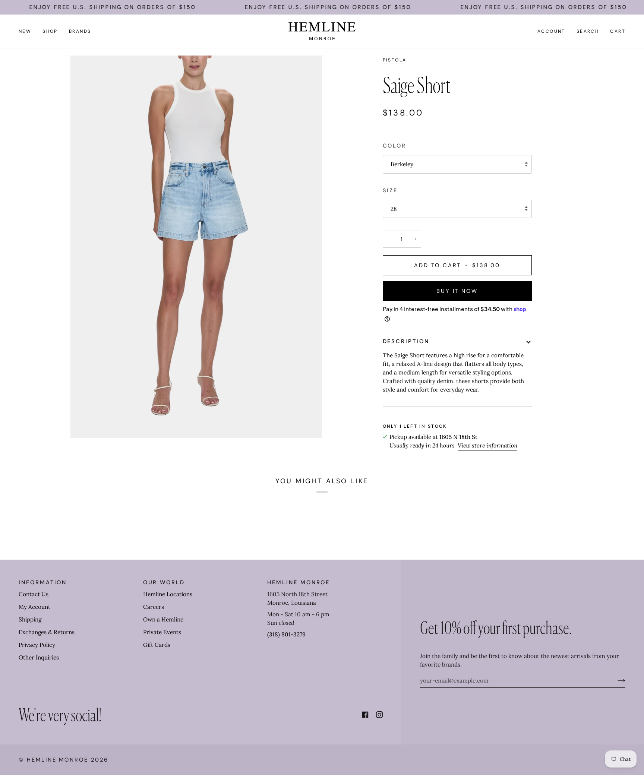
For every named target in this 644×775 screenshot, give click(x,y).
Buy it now (457, 291)
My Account (34, 606)
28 (394, 208)
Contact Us (33, 594)
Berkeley (402, 164)
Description (406, 341)
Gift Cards (156, 644)
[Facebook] (365, 714)
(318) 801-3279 (286, 634)
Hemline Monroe (57, 759)
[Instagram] (379, 714)
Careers (153, 606)
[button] (50, 31)
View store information (487, 445)
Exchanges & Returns (47, 632)
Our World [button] (164, 582)
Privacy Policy (37, 644)
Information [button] (43, 582)
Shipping (30, 619)
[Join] (615, 680)
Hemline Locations (167, 594)
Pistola (395, 60)
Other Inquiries (39, 657)
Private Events (162, 632)
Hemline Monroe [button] (298, 582)
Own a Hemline (163, 619)
